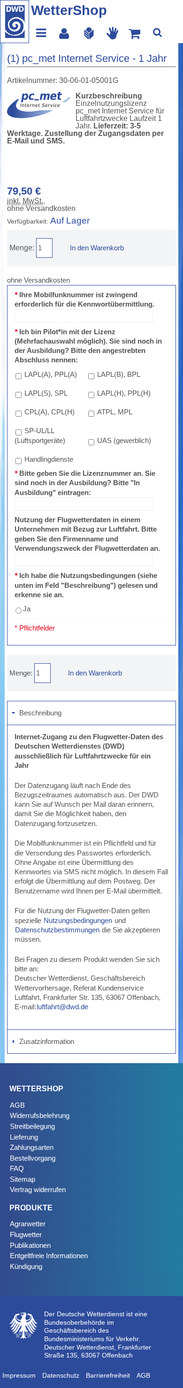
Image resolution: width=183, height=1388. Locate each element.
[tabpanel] (91, 877)
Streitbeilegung (32, 1126)
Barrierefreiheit (108, 1375)
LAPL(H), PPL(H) (124, 393)
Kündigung (26, 1266)
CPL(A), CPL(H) (49, 412)
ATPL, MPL (114, 412)
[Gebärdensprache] (112, 32)
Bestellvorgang (32, 1158)
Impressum (19, 1375)
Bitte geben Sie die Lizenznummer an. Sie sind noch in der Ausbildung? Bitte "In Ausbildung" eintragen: (85, 482)
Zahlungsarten (31, 1147)
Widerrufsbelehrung (39, 1115)
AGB (17, 1105)
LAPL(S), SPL (46, 393)
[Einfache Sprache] (89, 32)
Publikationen (30, 1245)
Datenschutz (60, 1375)
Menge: (21, 248)
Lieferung (24, 1137)
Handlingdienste (48, 459)
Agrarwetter (28, 1224)
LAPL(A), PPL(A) (50, 374)
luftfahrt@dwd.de (62, 1007)
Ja (26, 609)
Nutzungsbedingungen (78, 920)
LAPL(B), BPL (118, 374)
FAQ (17, 1168)
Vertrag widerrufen (38, 1189)
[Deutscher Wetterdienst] (14, 21)
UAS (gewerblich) (124, 440)
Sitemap (22, 1179)
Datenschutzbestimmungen (57, 930)
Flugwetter (26, 1234)
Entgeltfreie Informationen (49, 1256)
